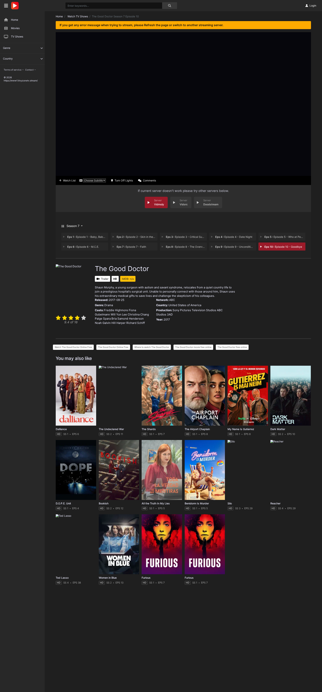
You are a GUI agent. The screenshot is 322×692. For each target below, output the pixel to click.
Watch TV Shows (77, 16)
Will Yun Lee (119, 314)
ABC (172, 300)
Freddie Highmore (116, 310)
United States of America (184, 305)
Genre (6, 47)
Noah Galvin (103, 323)
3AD (170, 314)
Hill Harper (118, 323)
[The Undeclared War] (119, 396)
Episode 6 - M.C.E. (83, 246)
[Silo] (248, 470)
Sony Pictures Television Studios (194, 310)
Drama (108, 305)
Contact (29, 69)
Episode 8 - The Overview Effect (186, 246)
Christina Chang (138, 314)
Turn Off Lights (124, 180)
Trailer (104, 278)
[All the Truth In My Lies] (162, 470)
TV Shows (17, 36)
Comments (149, 180)
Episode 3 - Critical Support (186, 236)
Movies (15, 28)
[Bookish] (119, 470)
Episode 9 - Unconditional (235, 246)
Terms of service (12, 69)
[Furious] (162, 544)
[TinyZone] (15, 5)
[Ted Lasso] (76, 544)
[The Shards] (162, 396)
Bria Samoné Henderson (127, 318)
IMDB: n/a (128, 278)
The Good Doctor (122, 269)
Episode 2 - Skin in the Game (137, 236)
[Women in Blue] (119, 544)
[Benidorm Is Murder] (205, 470)
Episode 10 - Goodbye (283, 246)
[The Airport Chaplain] (205, 396)
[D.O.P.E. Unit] (76, 470)
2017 (167, 319)
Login (313, 5)
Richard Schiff (135, 323)
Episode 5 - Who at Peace (284, 236)
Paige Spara (103, 318)
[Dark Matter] (290, 396)
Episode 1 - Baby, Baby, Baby (87, 236)
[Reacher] (290, 470)
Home (14, 19)
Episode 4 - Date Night (233, 236)
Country (8, 58)
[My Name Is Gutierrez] (248, 396)
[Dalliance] (76, 396)
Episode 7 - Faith (131, 246)
